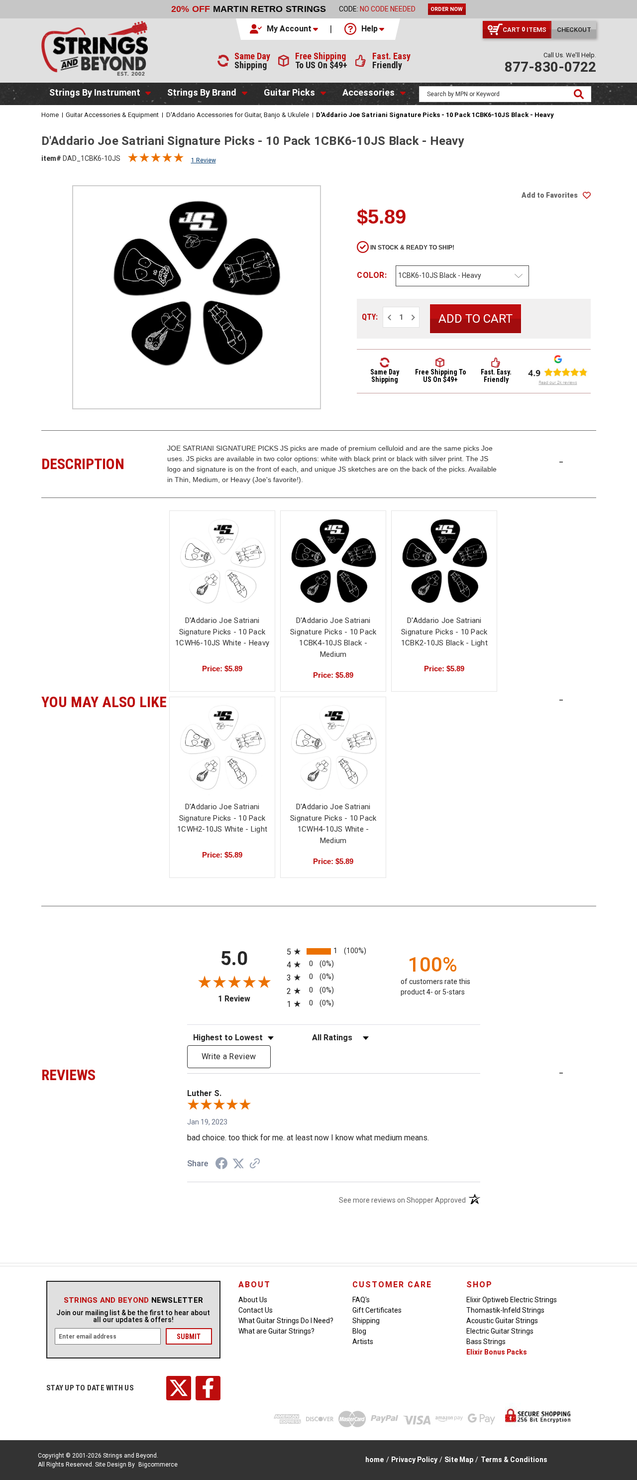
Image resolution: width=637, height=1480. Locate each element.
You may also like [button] (104, 701)
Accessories (368, 92)
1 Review (203, 160)
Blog (359, 1331)
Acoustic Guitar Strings (502, 1321)
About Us (252, 1300)
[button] (284, 29)
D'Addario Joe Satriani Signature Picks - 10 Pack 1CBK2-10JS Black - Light (444, 631)
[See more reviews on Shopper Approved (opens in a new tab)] (254, 1164)
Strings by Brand (201, 92)
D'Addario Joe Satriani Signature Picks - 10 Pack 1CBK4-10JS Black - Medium (333, 637)
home (374, 1460)
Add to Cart (222, 571)
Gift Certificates (377, 1310)
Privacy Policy (414, 1460)
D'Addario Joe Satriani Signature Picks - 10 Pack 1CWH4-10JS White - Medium (333, 823)
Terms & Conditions (514, 1460)
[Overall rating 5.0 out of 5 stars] (156, 160)
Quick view (222, 553)
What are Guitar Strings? (276, 1331)
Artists (362, 1342)
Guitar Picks (289, 92)
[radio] (334, 951)
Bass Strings (486, 1342)
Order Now (446, 9)
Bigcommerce (158, 1464)
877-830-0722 (550, 67)
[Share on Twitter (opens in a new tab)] (238, 1164)
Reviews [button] (104, 1074)
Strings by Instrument (94, 92)
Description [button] (104, 463)
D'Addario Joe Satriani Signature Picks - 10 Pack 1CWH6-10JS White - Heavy (222, 631)
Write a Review (229, 1056)
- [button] (561, 462)
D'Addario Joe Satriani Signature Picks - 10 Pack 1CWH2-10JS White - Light (222, 818)
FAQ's (361, 1300)
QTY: (370, 317)
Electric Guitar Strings (499, 1331)
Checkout (574, 29)
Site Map (458, 1460)
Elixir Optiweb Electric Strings (511, 1300)
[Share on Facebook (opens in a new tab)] (221, 1165)
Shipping (366, 1321)
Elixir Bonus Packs (496, 1352)
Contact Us (255, 1310)
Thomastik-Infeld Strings (505, 1310)
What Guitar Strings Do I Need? (285, 1321)
